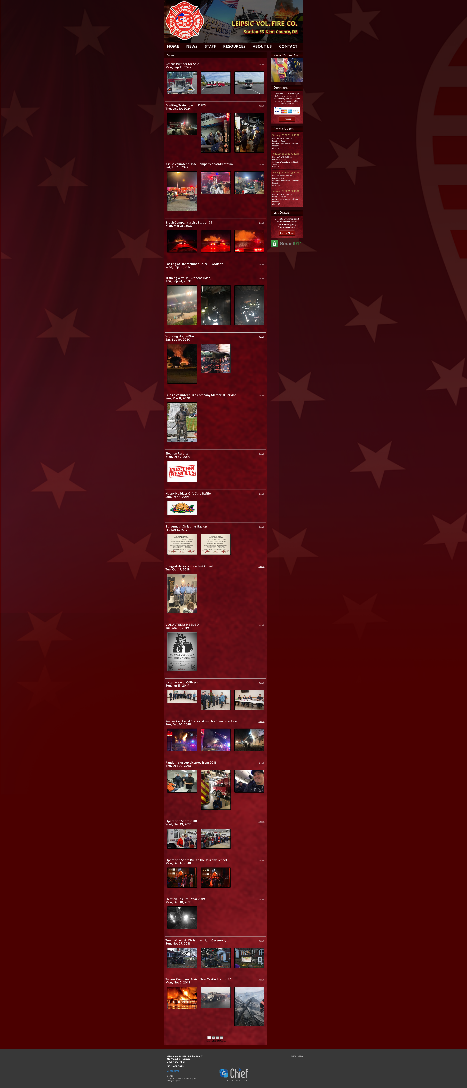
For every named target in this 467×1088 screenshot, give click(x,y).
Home (173, 46)
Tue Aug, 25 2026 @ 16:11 (285, 135)
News (192, 46)
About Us (262, 46)
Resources (234, 46)
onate (286, 119)
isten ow (287, 233)
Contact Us (173, 1070)
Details (262, 64)
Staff (210, 46)
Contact (288, 46)
